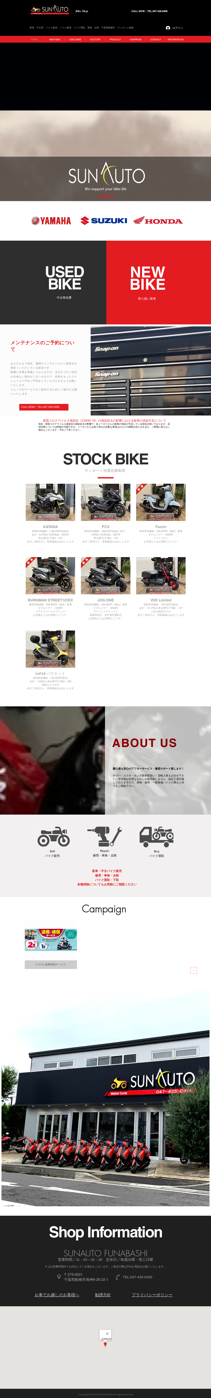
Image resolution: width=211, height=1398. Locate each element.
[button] (50, 518)
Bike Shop (81, 11)
